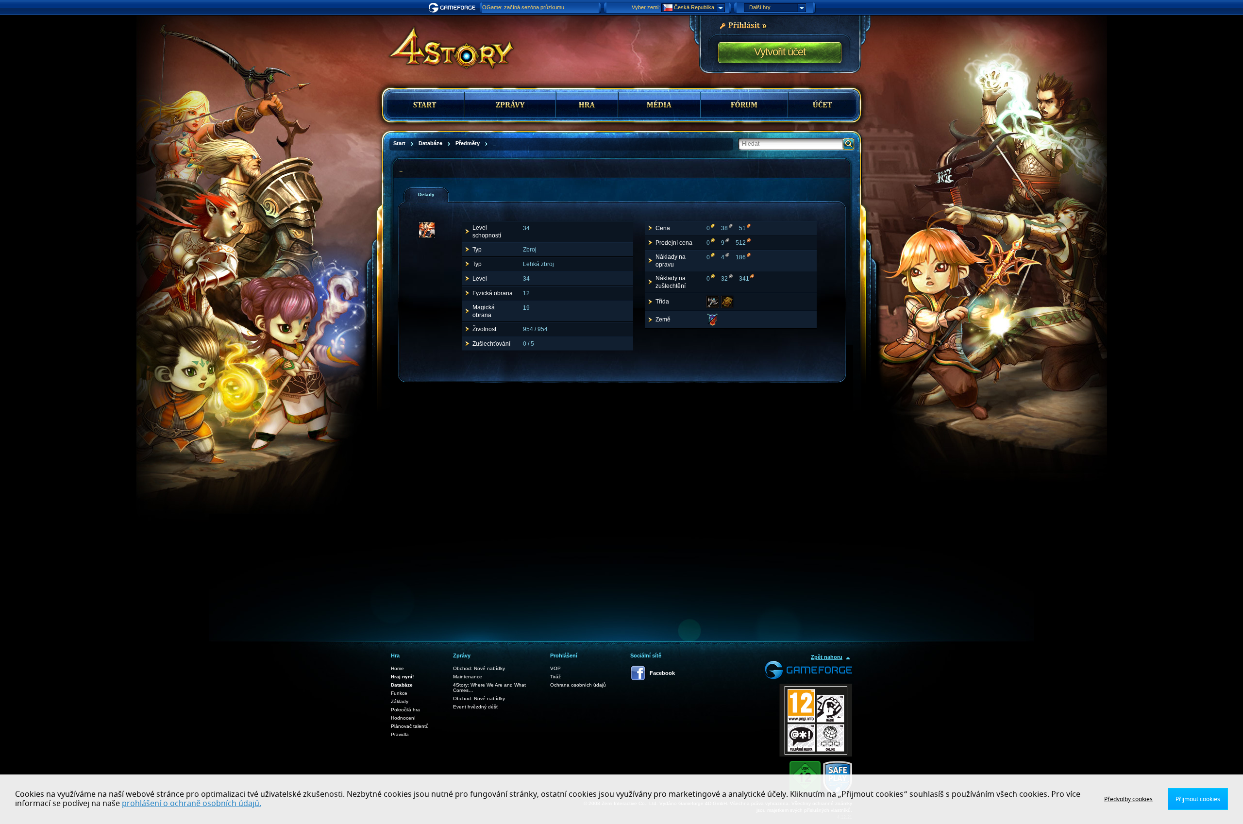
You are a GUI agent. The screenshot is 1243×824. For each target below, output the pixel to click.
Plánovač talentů (410, 726)
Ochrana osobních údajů (578, 685)
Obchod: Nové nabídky (479, 668)
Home (397, 668)
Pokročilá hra (405, 709)
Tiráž (555, 676)
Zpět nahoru (826, 657)
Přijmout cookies (1198, 799)
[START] (425, 105)
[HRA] (587, 105)
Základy (399, 701)
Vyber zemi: (646, 7)
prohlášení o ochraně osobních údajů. (191, 803)
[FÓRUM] (744, 105)
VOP (555, 668)
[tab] (426, 194)
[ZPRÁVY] (510, 105)
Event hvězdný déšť (475, 706)
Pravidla (400, 734)
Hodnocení (403, 718)
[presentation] (429, 194)
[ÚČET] (822, 105)
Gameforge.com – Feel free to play (453, 8)
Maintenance (467, 676)
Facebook (662, 673)
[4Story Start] (444, 44)
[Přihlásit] (743, 24)
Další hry (760, 7)
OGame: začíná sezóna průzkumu (523, 7)
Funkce (399, 693)
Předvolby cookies (1128, 799)
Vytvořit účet (780, 52)
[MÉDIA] (659, 105)
